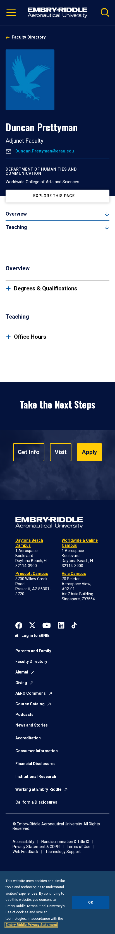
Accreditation (28, 738)
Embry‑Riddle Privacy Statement (31, 925)
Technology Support (63, 851)
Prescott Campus (31, 573)
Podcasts (24, 714)
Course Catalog (30, 704)
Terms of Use (78, 846)
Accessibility (23, 841)
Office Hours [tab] (30, 336)
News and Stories (31, 725)
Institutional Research (35, 776)
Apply (89, 452)
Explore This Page (54, 196)
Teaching (16, 227)
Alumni (21, 672)
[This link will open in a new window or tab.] (18, 625)
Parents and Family (33, 651)
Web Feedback (25, 851)
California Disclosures (36, 802)
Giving (21, 682)
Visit (61, 452)
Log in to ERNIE (35, 635)
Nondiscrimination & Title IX (65, 841)
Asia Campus (74, 573)
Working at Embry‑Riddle (38, 789)
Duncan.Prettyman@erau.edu (44, 151)
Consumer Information (36, 751)
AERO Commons (30, 693)
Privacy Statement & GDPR (36, 846)
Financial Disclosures (35, 763)
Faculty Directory (29, 37)
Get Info (29, 452)
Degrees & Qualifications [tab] (45, 288)
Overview (16, 214)
